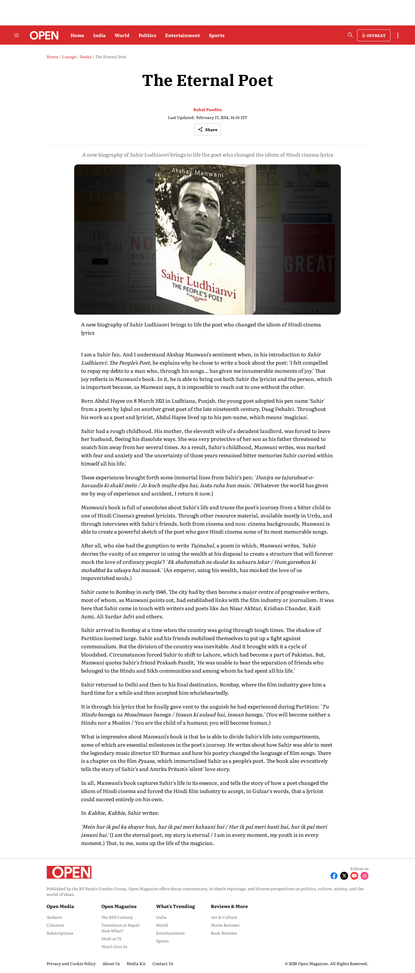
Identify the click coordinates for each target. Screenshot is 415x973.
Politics (147, 35)
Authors (54, 917)
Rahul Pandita (207, 109)
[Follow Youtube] (354, 876)
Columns (55, 925)
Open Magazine (119, 906)
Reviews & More (229, 906)
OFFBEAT (376, 35)
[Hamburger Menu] (16, 35)
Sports (216, 35)
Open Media (60, 906)
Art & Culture (224, 917)
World (122, 35)
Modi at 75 (111, 938)
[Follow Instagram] (364, 876)
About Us (111, 963)
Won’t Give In (114, 946)
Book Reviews (224, 933)
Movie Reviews (225, 925)
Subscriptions (60, 933)
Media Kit (136, 963)
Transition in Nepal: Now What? (120, 927)
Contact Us (162, 963)
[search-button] (350, 35)
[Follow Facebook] (334, 876)
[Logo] (42, 35)
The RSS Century (117, 917)
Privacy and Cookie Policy (71, 963)
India (99, 35)
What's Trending (175, 906)
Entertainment (182, 35)
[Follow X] (344, 876)
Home (77, 35)
